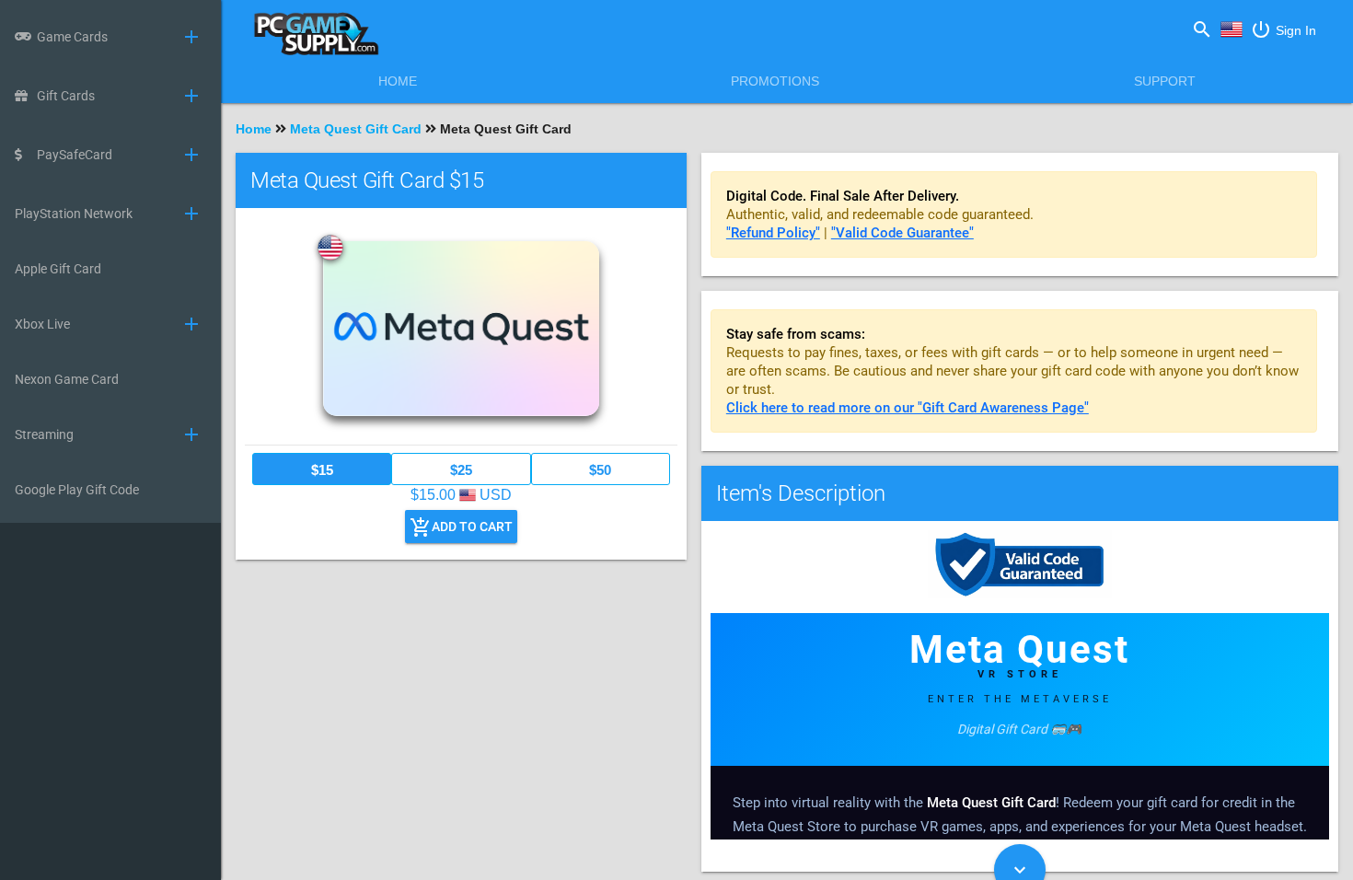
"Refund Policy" (773, 233)
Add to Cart (461, 527)
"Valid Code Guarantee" (902, 233)
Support (1165, 81)
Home (397, 81)
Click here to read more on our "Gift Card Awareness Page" (907, 407)
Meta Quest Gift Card (356, 129)
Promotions (775, 81)
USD (1231, 42)
